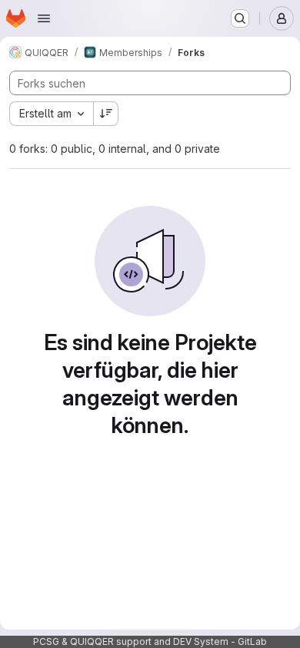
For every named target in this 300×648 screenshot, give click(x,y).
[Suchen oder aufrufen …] (240, 18)
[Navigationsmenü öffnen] (44, 18)
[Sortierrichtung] (106, 113)
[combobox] (51, 113)
